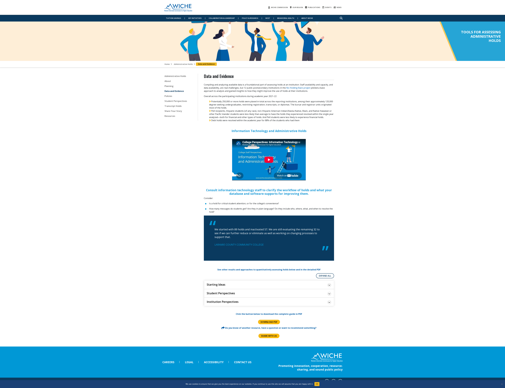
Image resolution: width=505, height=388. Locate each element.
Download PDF (269, 322)
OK (317, 384)
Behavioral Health (285, 18)
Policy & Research (250, 18)
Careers (168, 362)
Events (328, 7)
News (339, 7)
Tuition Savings (173, 18)
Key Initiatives (195, 18)
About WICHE (307, 18)
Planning (169, 86)
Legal (189, 362)
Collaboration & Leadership (222, 18)
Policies (168, 96)
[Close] (501, 384)
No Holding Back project (298, 87)
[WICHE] (178, 7)
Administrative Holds (183, 64)
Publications (313, 7)
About (168, 81)
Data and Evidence (174, 91)
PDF (318, 269)
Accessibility (214, 362)
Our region (297, 7)
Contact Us (242, 362)
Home (167, 64)
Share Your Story (173, 111)
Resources (170, 116)
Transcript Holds (173, 106)
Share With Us (269, 335)
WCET (267, 18)
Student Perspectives (176, 101)
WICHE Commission (279, 7)
